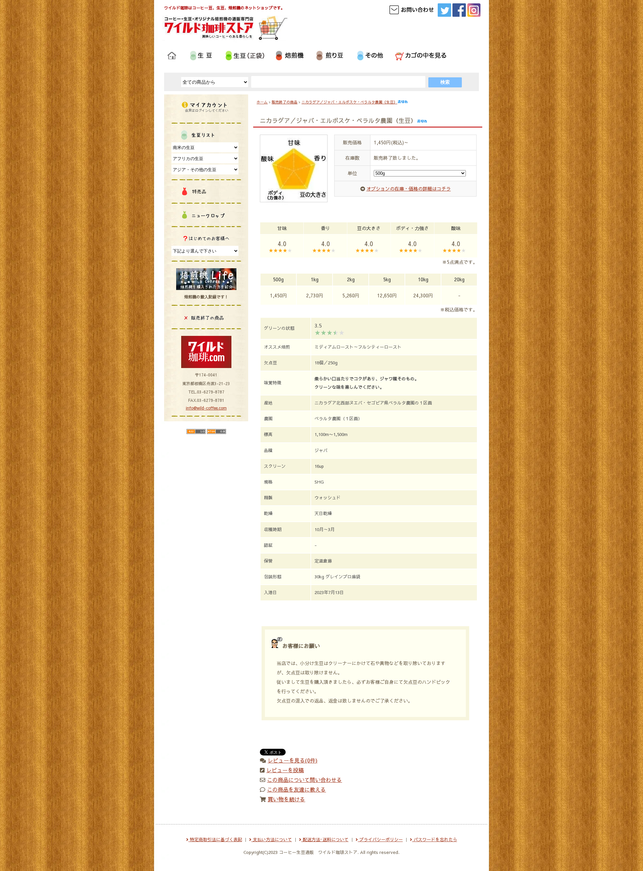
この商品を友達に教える (296, 789)
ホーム (262, 101)
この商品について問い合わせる (304, 779)
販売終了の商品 (284, 101)
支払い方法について (272, 840)
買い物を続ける (286, 799)
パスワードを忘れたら (434, 840)
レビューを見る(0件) (292, 760)
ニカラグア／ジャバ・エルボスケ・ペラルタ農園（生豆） (349, 101)
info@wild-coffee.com (206, 408)
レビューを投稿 (285, 770)
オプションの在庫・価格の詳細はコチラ (408, 188)
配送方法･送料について (325, 840)
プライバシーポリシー (380, 840)
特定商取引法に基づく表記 (215, 840)
